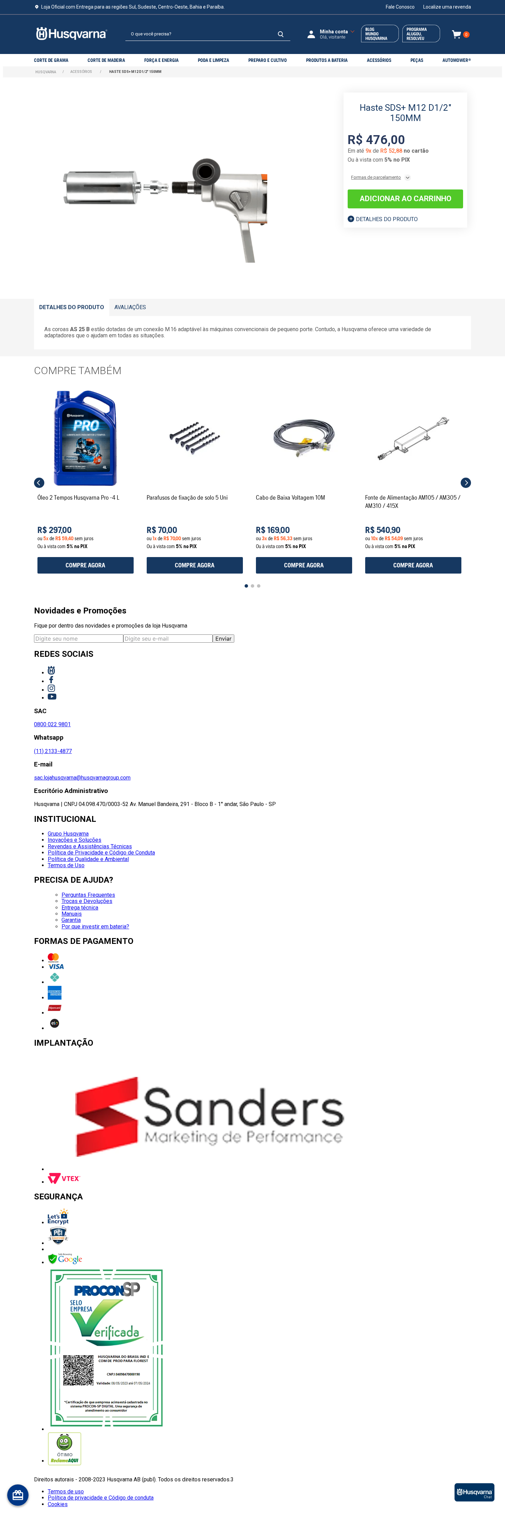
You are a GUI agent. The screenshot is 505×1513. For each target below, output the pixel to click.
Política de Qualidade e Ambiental (88, 859)
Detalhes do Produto (387, 219)
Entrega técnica (79, 907)
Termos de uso (66, 1491)
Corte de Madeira (106, 60)
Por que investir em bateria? (95, 926)
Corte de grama (51, 60)
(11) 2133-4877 (53, 751)
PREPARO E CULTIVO (267, 60)
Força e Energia (161, 60)
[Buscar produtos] (281, 34)
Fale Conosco (400, 7)
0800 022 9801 (52, 724)
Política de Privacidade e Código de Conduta (101, 852)
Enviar (223, 638)
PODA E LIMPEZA (213, 60)
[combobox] (208, 34)
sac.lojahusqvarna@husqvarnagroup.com (82, 777)
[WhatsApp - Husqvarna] (474, 1492)
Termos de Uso (66, 865)
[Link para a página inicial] (45, 72)
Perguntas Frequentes (88, 895)
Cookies (58, 1504)
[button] (39, 483)
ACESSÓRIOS (379, 60)
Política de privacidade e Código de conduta (101, 1497)
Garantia (71, 920)
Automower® (456, 60)
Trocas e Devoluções (86, 901)
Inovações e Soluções (74, 840)
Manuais (71, 914)
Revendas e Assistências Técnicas (90, 846)
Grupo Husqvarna (68, 833)
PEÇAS (417, 60)
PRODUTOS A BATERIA (327, 60)
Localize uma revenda (447, 7)
